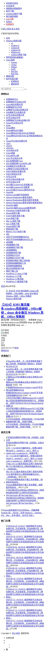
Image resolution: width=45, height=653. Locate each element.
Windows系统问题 (14, 41)
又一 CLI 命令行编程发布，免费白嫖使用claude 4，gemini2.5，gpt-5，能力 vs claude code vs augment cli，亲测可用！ (24, 458)
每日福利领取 (12, 16)
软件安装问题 (12, 79)
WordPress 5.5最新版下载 (17, 282)
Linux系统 (10, 60)
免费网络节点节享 (14, 107)
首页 (8, 38)
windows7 (15, 45)
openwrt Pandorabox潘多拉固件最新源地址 (24, 203)
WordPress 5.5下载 (14, 276)
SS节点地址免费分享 (15, 115)
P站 (7, 234)
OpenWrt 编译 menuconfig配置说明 (21, 208)
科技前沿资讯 (12, 3)
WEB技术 (10, 6)
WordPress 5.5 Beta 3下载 (16, 274)
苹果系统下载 (12, 229)
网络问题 (10, 76)
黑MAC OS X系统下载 (16, 232)
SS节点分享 (11, 177)
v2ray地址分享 (12, 150)
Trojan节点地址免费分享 (16, 141)
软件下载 (10, 11)
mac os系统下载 (13, 224)
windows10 (15, 50)
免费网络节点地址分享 (16, 102)
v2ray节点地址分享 (14, 158)
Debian (14, 67)
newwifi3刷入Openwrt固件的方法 (20, 190)
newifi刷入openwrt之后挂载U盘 (19, 185)
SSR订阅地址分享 (14, 174)
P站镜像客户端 (12, 245)
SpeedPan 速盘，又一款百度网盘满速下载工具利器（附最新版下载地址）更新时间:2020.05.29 (24, 371)
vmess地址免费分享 (14, 104)
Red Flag (14, 74)
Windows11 (15, 52)
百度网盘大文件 (13, 255)
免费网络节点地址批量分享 (18, 120)
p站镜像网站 (11, 250)
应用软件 (15, 81)
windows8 (15, 48)
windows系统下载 (18, 55)
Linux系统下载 (12, 218)
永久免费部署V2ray (14, 161)
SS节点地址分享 (13, 118)
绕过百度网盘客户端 (15, 268)
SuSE (13, 69)
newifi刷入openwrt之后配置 (18, 187)
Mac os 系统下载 (13, 221)
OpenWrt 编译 (12, 205)
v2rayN (9, 146)
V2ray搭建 (10, 153)
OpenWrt (9, 192)
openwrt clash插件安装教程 (17, 195)
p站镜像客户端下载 (14, 247)
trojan (8, 125)
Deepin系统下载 (13, 213)
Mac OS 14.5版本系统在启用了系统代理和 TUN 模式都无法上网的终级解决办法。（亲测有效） (24, 474)
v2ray (8, 143)
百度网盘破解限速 (14, 266)
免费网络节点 (12, 99)
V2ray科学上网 (12, 156)
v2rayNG (10, 148)
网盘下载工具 (12, 271)
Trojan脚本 (10, 128)
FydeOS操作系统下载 (15, 216)
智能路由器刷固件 (14, 8)
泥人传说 (15, 29)
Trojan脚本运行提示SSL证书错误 (20, 133)
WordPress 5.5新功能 (15, 279)
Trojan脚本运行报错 (14, 130)
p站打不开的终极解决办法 (17, 237)
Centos (13, 65)
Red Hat (14, 71)
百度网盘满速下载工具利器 (18, 260)
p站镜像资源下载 (13, 253)
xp (12, 43)
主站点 (9, 22)
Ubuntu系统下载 (13, 226)
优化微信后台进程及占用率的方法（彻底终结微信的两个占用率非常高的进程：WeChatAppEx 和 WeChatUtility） (25, 500)
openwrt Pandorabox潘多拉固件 (19, 197)
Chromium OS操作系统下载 (18, 210)
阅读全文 (5, 350)
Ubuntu (14, 62)
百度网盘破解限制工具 (16, 263)
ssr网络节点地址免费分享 (17, 110)
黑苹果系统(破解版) (14, 57)
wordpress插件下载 (14, 14)
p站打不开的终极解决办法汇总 (19, 239)
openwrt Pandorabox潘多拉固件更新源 (22, 200)
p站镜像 (9, 242)
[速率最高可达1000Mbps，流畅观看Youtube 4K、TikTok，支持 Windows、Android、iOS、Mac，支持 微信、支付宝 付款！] (22, 515)
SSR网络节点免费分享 (16, 112)
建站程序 (15, 84)
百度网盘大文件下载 (15, 258)
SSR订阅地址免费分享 (16, 171)
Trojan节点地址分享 (14, 123)
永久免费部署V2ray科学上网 (18, 163)
